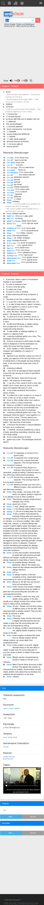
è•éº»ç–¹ (15, 572)
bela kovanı (30, 167)
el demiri (23, 191)
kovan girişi (28, 172)
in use (11, 243)
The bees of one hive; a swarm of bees (21, 299)
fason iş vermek (21, 160)
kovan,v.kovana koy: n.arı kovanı (19, 129)
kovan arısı (24, 157)
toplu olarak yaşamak (17, 139)
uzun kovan (25, 250)
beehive (17, 708)
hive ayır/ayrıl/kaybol (14, 124)
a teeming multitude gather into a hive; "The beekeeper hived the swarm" (22, 337)
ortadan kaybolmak (21, 186)
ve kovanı (19, 165)
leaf (10, 245)
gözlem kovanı (32, 257)
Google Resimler (9, 756)
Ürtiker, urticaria (26, 233)
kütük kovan (24, 247)
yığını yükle (28, 216)
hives (9, 200)
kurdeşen (16, 201)
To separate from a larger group (26, 458)
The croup (16, 616)
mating (11, 253)
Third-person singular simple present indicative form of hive (26, 500)
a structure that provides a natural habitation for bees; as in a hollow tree (22, 425)
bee (10, 157)
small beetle (14, 221)
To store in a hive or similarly (17, 292)
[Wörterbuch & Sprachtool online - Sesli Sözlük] (3, 4)
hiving (9, 511)
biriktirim (9, 104)
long (10, 250)
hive (4, 810)
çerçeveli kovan (32, 230)
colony (11, 708)
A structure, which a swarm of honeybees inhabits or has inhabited (20, 280)
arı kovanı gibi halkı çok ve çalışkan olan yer (23, 119)
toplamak (18, 194)
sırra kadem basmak (27, 174)
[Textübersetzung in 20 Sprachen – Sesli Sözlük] (10, 4)
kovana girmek (12, 146)
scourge (12, 167)
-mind (11, 170)
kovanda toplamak (16, 126)
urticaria (15, 676)
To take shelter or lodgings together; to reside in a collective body (20, 332)
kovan (8, 92)
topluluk (12, 136)
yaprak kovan (27, 245)
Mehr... (11, 816)
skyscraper (13, 263)
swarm (5, 708)
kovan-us (22, 169)
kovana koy (13, 114)
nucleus (12, 255)
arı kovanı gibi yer (16, 144)
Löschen (33, 816)
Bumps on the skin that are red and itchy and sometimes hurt (26, 583)
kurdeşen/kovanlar (19, 240)
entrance (12, 172)
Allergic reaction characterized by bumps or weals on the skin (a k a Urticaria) (20, 659)
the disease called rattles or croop (29, 509)
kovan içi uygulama (28, 242)
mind (11, 162)
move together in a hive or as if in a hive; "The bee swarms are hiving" (20, 307)
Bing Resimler (8, 759)
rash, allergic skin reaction (25, 506)
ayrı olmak (18, 184)
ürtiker (18, 199)
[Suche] (37, 20)
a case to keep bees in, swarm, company (25, 304)
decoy (11, 223)
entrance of (13, 228)
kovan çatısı (24, 189)
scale (11, 260)
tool (10, 192)
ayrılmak (17, 182)
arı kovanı (9, 106)
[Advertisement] (22, 52)
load (10, 216)
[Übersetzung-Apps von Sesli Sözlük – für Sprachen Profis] (22, 4)
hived (15, 737)
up (10, 195)
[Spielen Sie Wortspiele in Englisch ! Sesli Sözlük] (16, 4)
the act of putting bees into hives (28, 511)
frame (11, 230)
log (10, 248)
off (10, 160)
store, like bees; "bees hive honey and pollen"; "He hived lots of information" (19, 379)
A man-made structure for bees (19, 437)
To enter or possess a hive (16, 284)
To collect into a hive (14, 289)
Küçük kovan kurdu (29, 221)
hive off (5, 747)
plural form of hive (19, 504)
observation (14, 258)
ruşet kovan (28, 255)
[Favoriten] (30, 82)
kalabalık (12, 131)
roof (10, 190)
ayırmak (17, 179)
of (9, 165)
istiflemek (12, 121)
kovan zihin (20, 162)
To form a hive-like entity (15, 287)
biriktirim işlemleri (19, 213)
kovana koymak (15, 116)
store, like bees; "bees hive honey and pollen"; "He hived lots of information (19, 312)
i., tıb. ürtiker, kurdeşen (21, 238)
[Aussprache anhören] (17, 81)
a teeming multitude (14, 368)
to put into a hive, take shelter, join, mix (24, 301)
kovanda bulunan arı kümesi (18, 141)
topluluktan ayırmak (21, 177)
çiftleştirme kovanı (30, 252)
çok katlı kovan (32, 262)
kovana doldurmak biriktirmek (18, 134)
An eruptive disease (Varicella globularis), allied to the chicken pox (26, 563)
